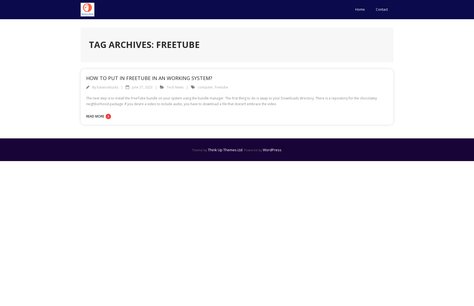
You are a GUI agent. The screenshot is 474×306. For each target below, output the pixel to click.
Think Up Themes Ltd (225, 149)
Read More (95, 116)
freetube (221, 87)
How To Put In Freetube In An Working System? (149, 78)
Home (360, 9)
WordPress (272, 149)
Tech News (175, 87)
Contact (382, 9)
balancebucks (107, 87)
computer (205, 87)
